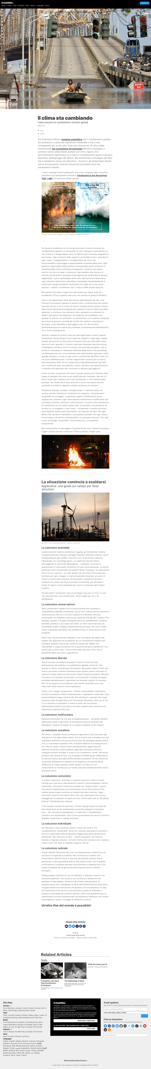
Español (12, 1041)
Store (27, 5)
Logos (42, 1015)
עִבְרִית (34, 1050)
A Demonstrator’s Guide (26, 1010)
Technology (12, 1010)
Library (9, 5)
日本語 (39, 1043)
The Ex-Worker (8, 1032)
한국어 (5, 1050)
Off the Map (37, 1027)
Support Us (145, 3)
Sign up (144, 1016)
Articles (6, 1006)
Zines (5, 1015)
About (47, 5)
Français (32, 1041)
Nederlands (25, 1048)
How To (43, 1008)
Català (27, 1053)
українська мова (9, 1053)
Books (4, 5)
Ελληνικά (26, 1043)
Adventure (11, 1008)
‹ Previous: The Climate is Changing (64, 937)
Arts (4, 1008)
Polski (20, 1043)
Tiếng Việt (20, 1053)
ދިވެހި (32, 1053)
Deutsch (25, 1041)
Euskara (39, 1046)
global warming (80, 935)
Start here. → (92, 1028)
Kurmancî (6, 1055)
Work (41, 1022)
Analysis (19, 1008)
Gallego (37, 1053)
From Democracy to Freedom (14, 1022)
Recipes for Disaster (25, 1025)
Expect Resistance (10, 1025)
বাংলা (17, 1050)
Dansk (28, 1050)
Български (7, 1046)
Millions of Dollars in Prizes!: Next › (87, 937)
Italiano (18, 1041)
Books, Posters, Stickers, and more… (16, 1036)
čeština (32, 1046)
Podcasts (21, 5)
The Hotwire (37, 1032)
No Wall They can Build (23, 1032)
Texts (42, 130)
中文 (13, 1046)
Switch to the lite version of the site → (75, 1060)
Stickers (25, 1015)
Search (32, 5)
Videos (31, 1015)
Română (12, 1050)
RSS (10, 1006)
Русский (14, 1043)
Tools (15, 5)
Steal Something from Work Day (30, 1017)
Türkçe (12, 1048)
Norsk (13, 1055)
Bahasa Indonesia (22, 1046)
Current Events (28, 1008)
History (37, 1008)
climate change (70, 935)
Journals (11, 1015)
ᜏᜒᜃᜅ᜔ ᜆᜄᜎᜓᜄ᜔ (21, 1055)
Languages (40, 5)
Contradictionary (32, 1022)
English (42, 133)
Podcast (6, 1029)
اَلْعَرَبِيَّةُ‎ (44, 1048)
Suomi (33, 1043)
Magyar (6, 1048)
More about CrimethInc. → (87, 1020)
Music (36, 1015)
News (5, 1010)
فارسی (17, 1048)
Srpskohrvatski (35, 1048)
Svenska (22, 1050)
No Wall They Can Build (23, 1027)
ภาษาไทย (40, 1050)
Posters (18, 1015)
